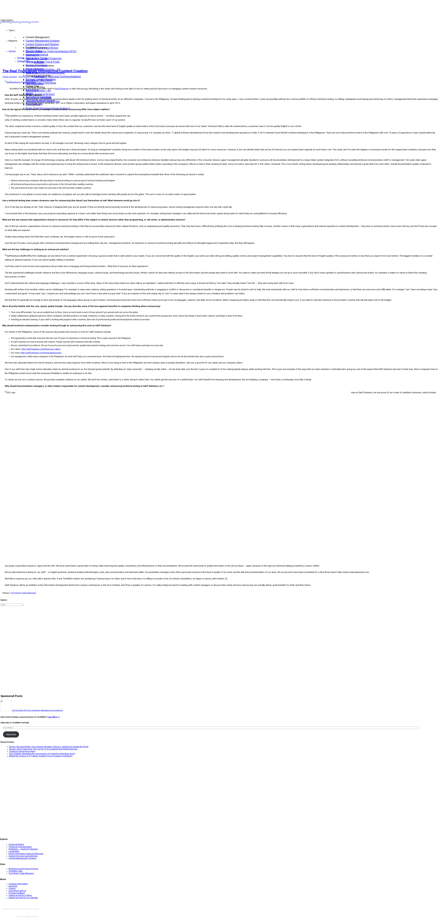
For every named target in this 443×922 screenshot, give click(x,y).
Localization (14, 851)
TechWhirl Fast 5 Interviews (41, 82)
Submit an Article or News (20, 895)
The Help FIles (34, 51)
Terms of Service (22, 916)
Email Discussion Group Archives (23, 869)
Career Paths (23, 61)
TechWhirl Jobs (15, 871)
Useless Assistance (36, 65)
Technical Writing (16, 844)
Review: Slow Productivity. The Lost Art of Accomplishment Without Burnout (43, 749)
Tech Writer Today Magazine (31, 77)
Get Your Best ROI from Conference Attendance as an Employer (37, 710)
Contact (12, 888)
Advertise (13, 886)
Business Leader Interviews (41, 79)
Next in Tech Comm (36, 58)
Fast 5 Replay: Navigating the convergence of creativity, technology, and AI (42, 754)
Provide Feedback (17, 893)
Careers (12, 51)
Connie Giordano (9, 77)
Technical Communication (20, 847)
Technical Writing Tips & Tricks (43, 61)
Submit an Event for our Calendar (23, 898)
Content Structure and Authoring (23, 856)
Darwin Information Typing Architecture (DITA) (51, 51)
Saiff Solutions (62, 88)
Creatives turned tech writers (22, 751)
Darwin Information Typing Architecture (26, 854)
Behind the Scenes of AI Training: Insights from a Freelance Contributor (41, 756)
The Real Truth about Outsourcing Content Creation (45, 71)
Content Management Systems (43, 40)
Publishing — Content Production (23, 849)
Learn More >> (53, 717)
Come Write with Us (17, 891)
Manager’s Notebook (37, 54)
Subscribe (11, 734)
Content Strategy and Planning (42, 44)
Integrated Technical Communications (57, 76)
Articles (20, 58)
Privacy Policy (33, 916)
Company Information (18, 884)
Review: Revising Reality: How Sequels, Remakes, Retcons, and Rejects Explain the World (48, 747)
